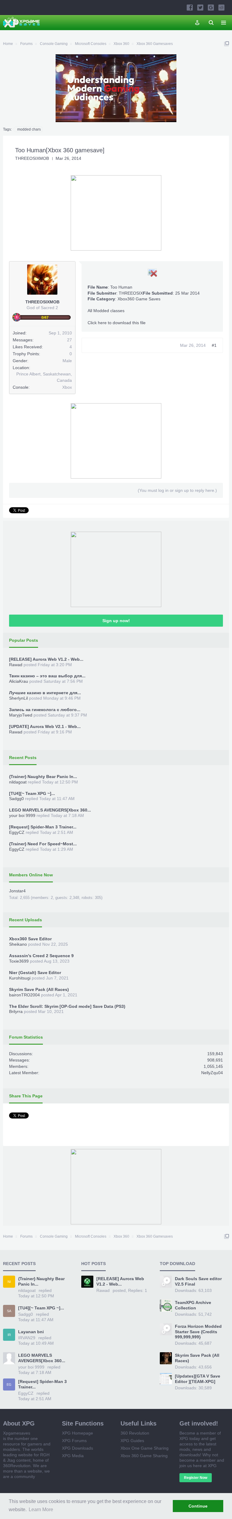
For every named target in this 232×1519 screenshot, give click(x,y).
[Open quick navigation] (226, 43)
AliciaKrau (18, 681)
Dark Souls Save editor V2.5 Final (198, 1281)
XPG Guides (132, 1440)
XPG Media (73, 1455)
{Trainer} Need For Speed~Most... (43, 843)
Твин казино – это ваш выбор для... (47, 675)
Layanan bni (31, 1331)
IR (9, 1335)
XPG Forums (74, 1440)
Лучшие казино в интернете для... (45, 692)
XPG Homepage (77, 1433)
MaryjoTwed (20, 715)
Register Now (195, 1478)
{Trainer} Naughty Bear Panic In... (43, 776)
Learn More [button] (41, 1509)
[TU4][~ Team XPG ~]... (32, 793)
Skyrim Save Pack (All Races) (39, 989)
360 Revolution (135, 1433)
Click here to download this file (117, 322)
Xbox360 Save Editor (30, 938)
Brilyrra (16, 1011)
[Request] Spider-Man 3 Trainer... (42, 826)
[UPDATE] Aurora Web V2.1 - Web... (45, 726)
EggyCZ (16, 832)
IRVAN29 (26, 1337)
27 (69, 339)
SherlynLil (18, 698)
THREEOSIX (131, 293)
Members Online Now (31, 874)
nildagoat (18, 782)
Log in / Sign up (197, 22)
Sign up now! (116, 620)
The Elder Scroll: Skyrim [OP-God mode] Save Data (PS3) (67, 1006)
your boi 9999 (22, 815)
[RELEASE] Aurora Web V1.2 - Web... (46, 659)
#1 (214, 345)
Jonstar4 (17, 890)
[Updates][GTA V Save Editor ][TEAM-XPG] (197, 1379)
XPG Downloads (77, 1448)
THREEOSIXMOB (32, 158)
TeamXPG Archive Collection (193, 1305)
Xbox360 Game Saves (139, 298)
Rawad (15, 664)
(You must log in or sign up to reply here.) (177, 490)
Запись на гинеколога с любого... (44, 709)
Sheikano (18, 944)
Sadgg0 (16, 798)
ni (9, 1281)
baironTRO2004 (24, 994)
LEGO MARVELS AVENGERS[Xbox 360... (50, 810)
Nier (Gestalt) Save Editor (35, 972)
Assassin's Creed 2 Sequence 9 (41, 955)
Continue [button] (198, 1506)
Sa (9, 1311)
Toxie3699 (19, 961)
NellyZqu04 (212, 1072)
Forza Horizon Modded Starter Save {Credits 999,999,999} (198, 1332)
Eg (9, 1384)
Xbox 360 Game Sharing (144, 1455)
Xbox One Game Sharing (145, 1448)
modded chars (29, 129)
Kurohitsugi (20, 978)
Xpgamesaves (16, 1433)
